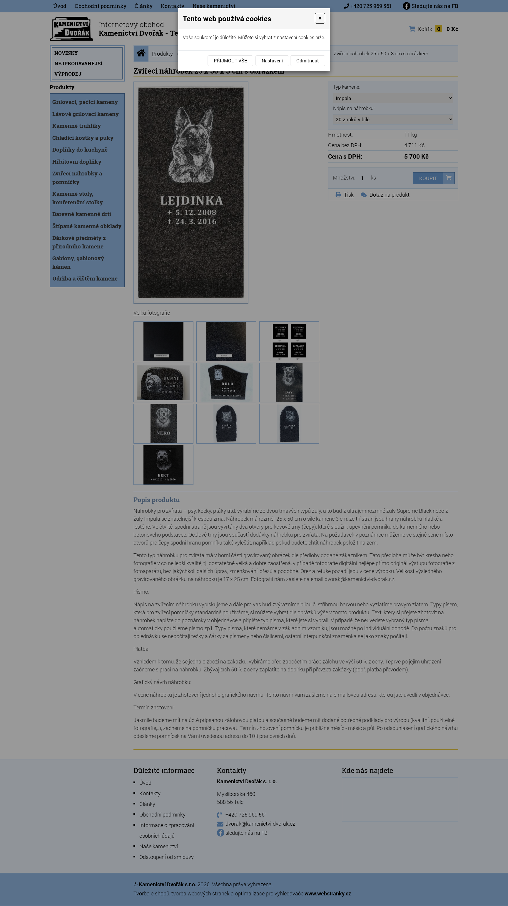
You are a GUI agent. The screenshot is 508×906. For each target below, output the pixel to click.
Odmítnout (307, 60)
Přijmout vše (230, 60)
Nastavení (272, 60)
